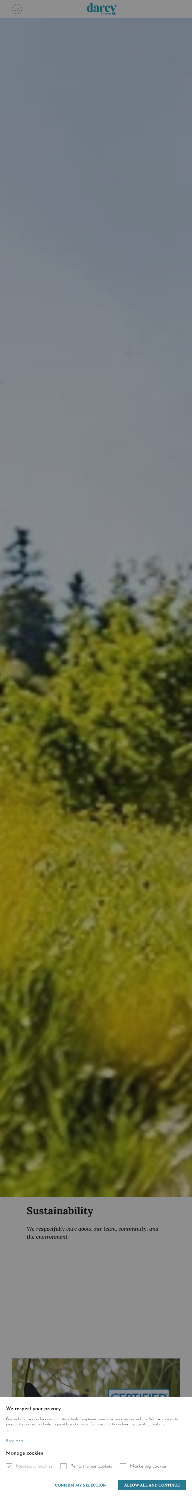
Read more (15, 1441)
